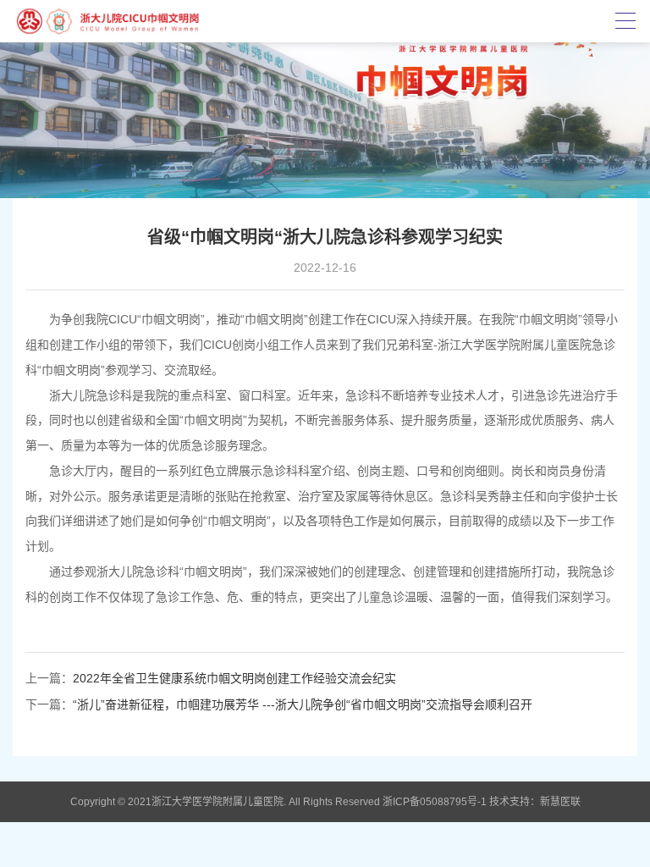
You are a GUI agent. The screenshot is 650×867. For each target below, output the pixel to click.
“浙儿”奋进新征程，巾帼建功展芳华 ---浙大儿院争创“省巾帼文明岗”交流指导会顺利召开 (302, 704)
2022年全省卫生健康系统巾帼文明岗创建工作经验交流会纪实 (234, 678)
